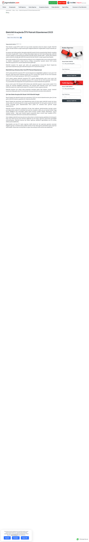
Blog (14, 10)
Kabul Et (24, 538)
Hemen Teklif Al (71, 75)
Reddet (15, 538)
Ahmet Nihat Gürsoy (15, 37)
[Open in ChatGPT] (17, 44)
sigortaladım (8, 10)
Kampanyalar (12, 7)
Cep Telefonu (66, 69)
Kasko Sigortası (32, 7)
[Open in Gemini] (20, 44)
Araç (17, 10)
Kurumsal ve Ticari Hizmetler (79, 7)
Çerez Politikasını (14, 534)
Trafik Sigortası (22, 7)
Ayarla (7, 538)
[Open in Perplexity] (19, 44)
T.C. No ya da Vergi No (68, 63)
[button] (81, 539)
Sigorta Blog (65, 7)
